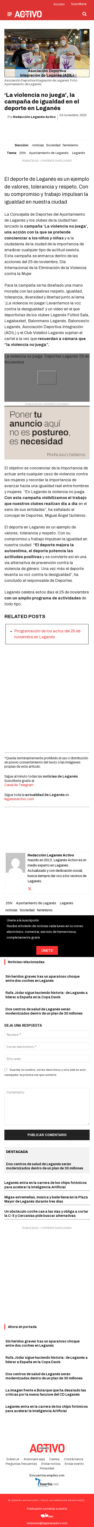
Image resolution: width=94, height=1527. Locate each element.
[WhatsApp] (41, 128)
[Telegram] (61, 128)
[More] (72, 128)
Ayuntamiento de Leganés (48, 153)
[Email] (51, 128)
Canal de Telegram (18, 785)
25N (22, 153)
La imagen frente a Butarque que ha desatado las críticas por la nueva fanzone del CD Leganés (45, 1392)
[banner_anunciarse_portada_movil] (47, 433)
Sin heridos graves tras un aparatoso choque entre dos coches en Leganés (42, 1343)
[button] (84, 14)
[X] (31, 128)
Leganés (78, 153)
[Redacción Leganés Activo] (15, 872)
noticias (38, 145)
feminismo (70, 145)
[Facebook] (21, 128)
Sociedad (53, 145)
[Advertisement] (47, 697)
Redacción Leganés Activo (34, 117)
